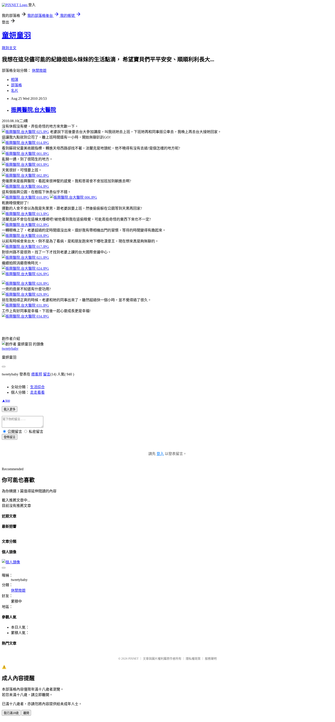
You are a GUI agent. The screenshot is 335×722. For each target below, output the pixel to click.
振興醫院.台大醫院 (33, 110)
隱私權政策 (193, 658)
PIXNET (133, 658)
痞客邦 (36, 374)
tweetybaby (10, 348)
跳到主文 (9, 48)
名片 (14, 90)
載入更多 (9, 409)
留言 (46, 374)
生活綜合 (37, 387)
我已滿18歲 (11, 713)
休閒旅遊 (39, 70)
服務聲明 (211, 658)
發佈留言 (9, 437)
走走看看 (37, 392)
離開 (26, 713)
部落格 (16, 85)
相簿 (14, 80)
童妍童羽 (16, 35)
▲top (6, 400)
